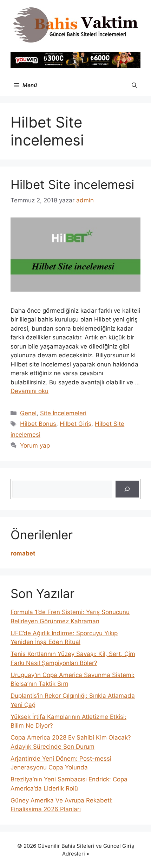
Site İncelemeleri (63, 413)
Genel (28, 413)
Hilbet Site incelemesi (72, 184)
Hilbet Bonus (38, 423)
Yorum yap (35, 445)
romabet (23, 553)
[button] (134, 85)
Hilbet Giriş (75, 423)
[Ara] (127, 489)
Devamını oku (29, 391)
